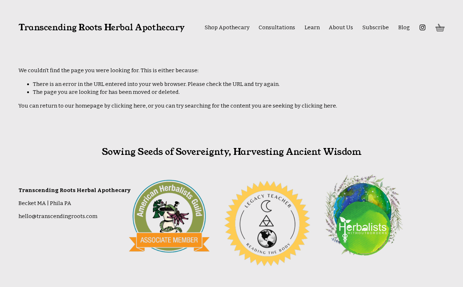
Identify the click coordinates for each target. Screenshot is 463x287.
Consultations (277, 27)
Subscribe (375, 27)
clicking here (128, 106)
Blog (404, 27)
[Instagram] (422, 27)
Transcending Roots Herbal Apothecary (101, 27)
